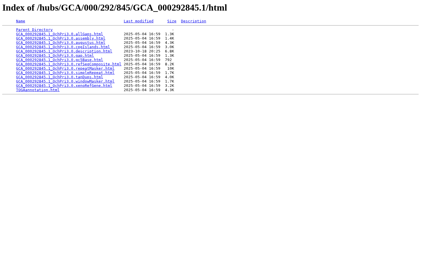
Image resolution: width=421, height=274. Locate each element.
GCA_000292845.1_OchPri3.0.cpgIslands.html (63, 47)
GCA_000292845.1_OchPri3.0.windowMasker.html (65, 81)
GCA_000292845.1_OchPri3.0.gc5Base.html (59, 60)
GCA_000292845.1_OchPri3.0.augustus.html (60, 42)
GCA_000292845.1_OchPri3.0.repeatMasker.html (65, 68)
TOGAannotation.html (38, 90)
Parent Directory (34, 30)
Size (171, 21)
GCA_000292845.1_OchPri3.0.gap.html (55, 55)
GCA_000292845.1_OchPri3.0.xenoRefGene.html (64, 85)
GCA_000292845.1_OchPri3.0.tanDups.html (59, 77)
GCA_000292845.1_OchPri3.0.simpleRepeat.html (65, 73)
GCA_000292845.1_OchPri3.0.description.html (64, 51)
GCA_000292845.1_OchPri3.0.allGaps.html (59, 34)
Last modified (139, 21)
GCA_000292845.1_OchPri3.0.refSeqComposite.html (68, 64)
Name (20, 21)
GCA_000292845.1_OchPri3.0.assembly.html (60, 38)
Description (193, 21)
